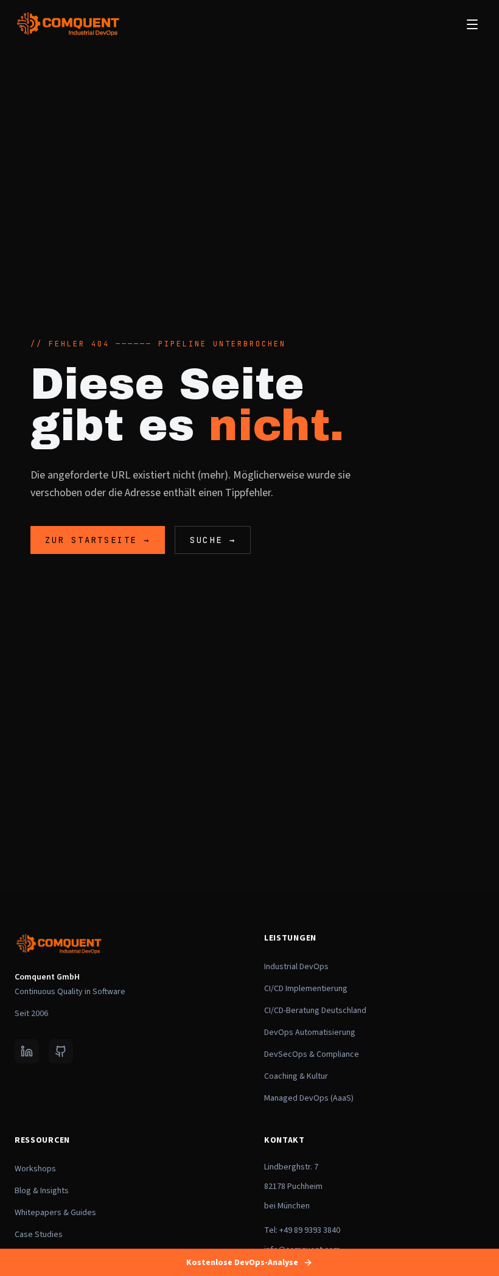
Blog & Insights (42, 1191)
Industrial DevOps (296, 967)
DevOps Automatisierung (309, 1032)
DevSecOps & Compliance (311, 1054)
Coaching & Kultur (296, 1076)
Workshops (35, 1169)
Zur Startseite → (97, 540)
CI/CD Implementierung (305, 989)
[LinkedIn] (27, 1051)
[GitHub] (61, 1051)
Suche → (213, 540)
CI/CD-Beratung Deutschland (315, 1010)
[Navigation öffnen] (472, 24)
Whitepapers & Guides (55, 1213)
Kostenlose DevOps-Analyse (242, 1263)
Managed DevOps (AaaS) (309, 1098)
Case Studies (39, 1235)
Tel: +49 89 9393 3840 (302, 1230)
